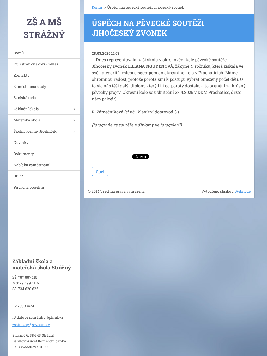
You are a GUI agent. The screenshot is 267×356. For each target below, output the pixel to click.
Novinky (21, 142)
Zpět (100, 171)
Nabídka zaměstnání (31, 164)
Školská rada (25, 97)
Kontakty (21, 75)
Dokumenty (24, 153)
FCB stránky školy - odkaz (36, 64)
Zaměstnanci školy (30, 86)
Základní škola (26, 108)
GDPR (18, 176)
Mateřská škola (27, 120)
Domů (19, 52)
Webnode (242, 191)
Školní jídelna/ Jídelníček (35, 131)
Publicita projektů (29, 187)
